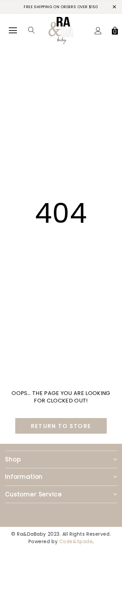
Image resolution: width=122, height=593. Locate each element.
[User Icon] (98, 30)
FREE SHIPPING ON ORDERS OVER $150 (61, 6)
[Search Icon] (31, 30)
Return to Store (61, 426)
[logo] (61, 30)
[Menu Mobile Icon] (13, 30)
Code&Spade (76, 541)
